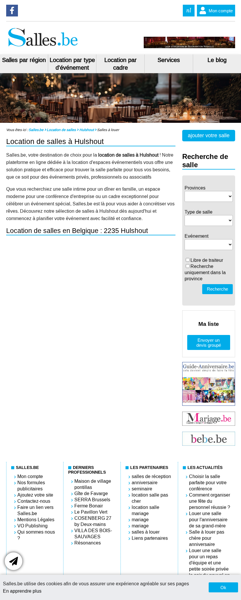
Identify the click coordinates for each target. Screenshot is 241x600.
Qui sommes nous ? (36, 535)
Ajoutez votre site (35, 495)
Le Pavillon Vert (90, 512)
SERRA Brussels (92, 500)
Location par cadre (120, 63)
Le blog (217, 60)
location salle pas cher (150, 498)
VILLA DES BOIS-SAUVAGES (93, 533)
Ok (223, 587)
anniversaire (145, 483)
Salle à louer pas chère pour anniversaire (206, 538)
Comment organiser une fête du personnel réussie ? (209, 501)
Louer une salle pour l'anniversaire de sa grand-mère (208, 519)
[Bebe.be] (208, 444)
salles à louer (146, 532)
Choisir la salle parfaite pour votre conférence (208, 482)
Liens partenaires (150, 538)
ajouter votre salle (209, 135)
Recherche (217, 288)
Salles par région (24, 60)
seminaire (142, 489)
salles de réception (151, 476)
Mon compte (221, 10)
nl (188, 10)
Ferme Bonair (88, 506)
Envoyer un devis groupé (208, 343)
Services (169, 60)
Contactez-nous (33, 501)
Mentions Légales (35, 520)
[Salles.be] (42, 46)
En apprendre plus (22, 591)
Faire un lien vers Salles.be (35, 510)
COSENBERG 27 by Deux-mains (92, 521)
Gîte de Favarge (91, 493)
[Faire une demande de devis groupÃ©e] (13, 561)
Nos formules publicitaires (31, 486)
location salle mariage (145, 510)
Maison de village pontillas (92, 484)
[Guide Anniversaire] (208, 404)
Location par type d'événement (72, 63)
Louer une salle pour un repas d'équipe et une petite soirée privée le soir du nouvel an (209, 562)
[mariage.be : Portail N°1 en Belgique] (208, 424)
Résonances (87, 543)
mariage (140, 520)
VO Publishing (32, 526)
